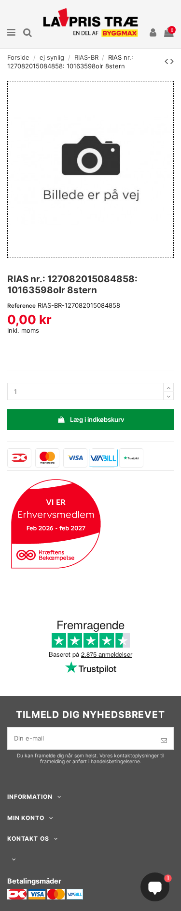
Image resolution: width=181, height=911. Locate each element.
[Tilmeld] (163, 740)
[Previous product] (167, 61)
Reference (21, 305)
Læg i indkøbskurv (97, 419)
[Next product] (172, 61)
